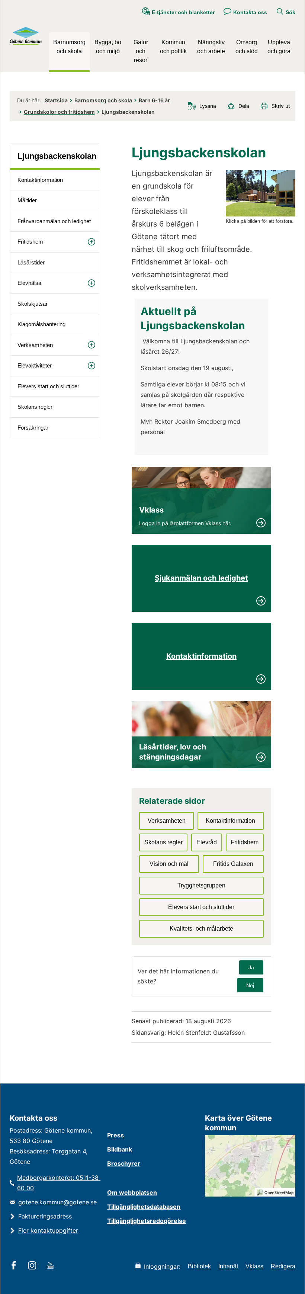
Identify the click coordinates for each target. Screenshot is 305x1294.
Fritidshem (30, 241)
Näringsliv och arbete (211, 46)
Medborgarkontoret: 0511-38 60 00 (58, 1183)
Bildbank (119, 1149)
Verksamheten (35, 345)
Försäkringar (32, 427)
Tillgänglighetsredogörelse (146, 1220)
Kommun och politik (173, 46)
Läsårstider (31, 262)
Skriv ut (281, 106)
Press (115, 1135)
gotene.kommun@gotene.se (57, 1202)
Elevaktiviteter (34, 365)
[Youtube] (51, 1266)
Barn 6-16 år (154, 100)
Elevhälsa (29, 283)
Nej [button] (250, 985)
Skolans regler (34, 407)
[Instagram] (33, 1266)
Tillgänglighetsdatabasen (143, 1206)
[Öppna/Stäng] (91, 241)
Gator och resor (141, 51)
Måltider (27, 200)
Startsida (56, 100)
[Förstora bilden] (260, 214)
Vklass (151, 509)
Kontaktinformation (40, 180)
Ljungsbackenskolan (56, 156)
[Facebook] (15, 1266)
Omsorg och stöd (246, 46)
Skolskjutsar (32, 304)
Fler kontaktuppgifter (48, 1230)
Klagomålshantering (41, 324)
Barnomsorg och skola (69, 46)
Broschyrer (123, 1163)
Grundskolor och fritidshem (59, 112)
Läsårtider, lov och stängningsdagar (173, 751)
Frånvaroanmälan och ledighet (54, 221)
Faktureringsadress (45, 1216)
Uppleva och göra (278, 46)
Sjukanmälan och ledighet (201, 578)
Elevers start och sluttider (48, 386)
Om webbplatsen (132, 1192)
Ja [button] (251, 967)
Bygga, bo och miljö (107, 46)
